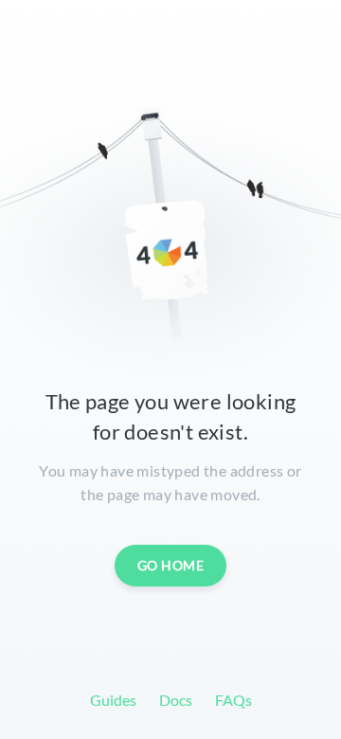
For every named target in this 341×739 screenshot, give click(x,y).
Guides (113, 700)
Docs (175, 700)
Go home (171, 565)
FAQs (233, 700)
